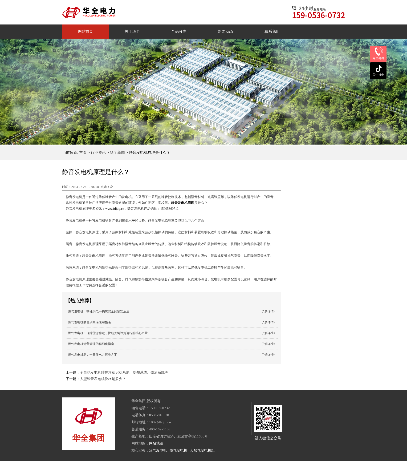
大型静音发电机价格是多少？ (103, 379)
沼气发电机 (158, 450)
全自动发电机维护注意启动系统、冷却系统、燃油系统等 (124, 372)
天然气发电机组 (202, 450)
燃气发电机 (178, 450)
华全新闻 (117, 152)
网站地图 (156, 443)
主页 (83, 152)
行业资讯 (98, 152)
